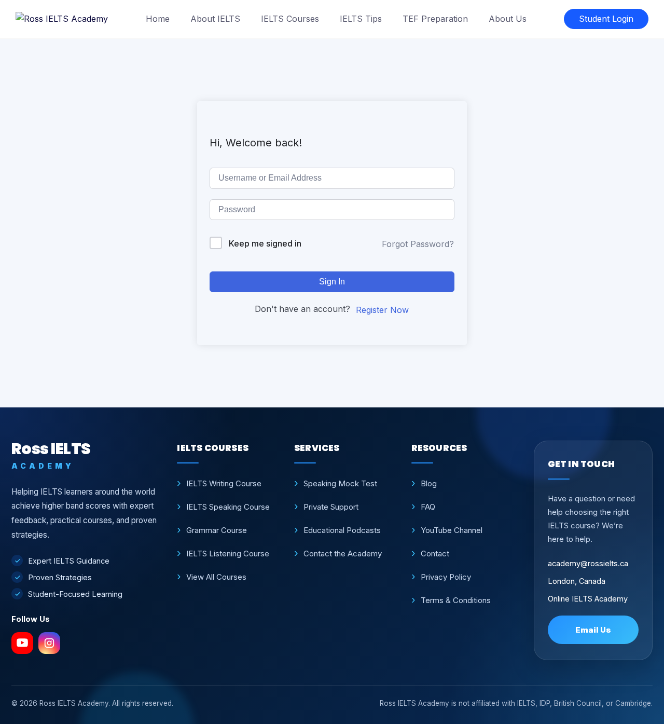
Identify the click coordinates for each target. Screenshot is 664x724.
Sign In (332, 281)
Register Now (382, 310)
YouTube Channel (451, 530)
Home (158, 18)
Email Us (593, 630)
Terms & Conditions (456, 600)
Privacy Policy (446, 577)
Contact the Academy (342, 553)
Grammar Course (216, 530)
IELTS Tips (361, 18)
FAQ (428, 507)
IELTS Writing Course (223, 483)
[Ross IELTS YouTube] (22, 643)
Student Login (606, 18)
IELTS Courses (290, 18)
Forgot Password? (418, 244)
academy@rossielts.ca (588, 563)
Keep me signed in (265, 243)
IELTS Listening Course (227, 553)
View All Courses (216, 577)
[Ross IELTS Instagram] (49, 643)
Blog (429, 483)
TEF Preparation (435, 18)
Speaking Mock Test (340, 483)
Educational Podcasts (342, 530)
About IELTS (215, 18)
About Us (508, 18)
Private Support (330, 507)
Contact (435, 553)
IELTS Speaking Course (228, 507)
